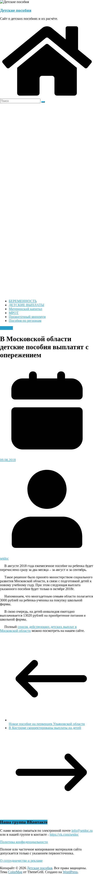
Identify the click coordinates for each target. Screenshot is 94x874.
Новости (6, 328)
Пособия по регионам (25, 320)
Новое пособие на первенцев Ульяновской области (47, 724)
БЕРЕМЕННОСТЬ (23, 301)
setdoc (4, 558)
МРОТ (14, 313)
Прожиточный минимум (27, 317)
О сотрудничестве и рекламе (21, 860)
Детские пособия (15, 10)
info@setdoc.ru (82, 830)
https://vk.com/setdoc (64, 834)
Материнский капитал (25, 309)
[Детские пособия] (47, 96)
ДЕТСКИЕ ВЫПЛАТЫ (26, 305)
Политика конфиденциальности (24, 842)
